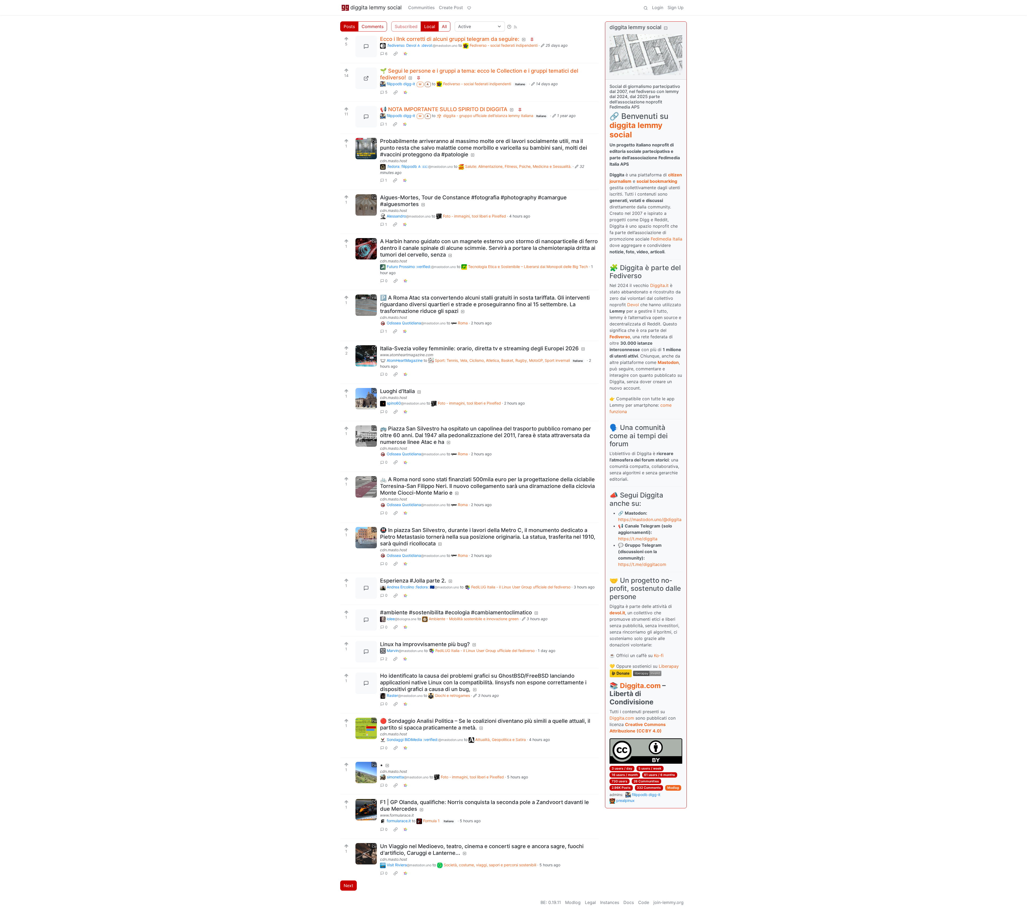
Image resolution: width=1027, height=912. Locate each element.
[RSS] (515, 26)
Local (429, 26)
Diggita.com (640, 685)
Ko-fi (659, 655)
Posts (349, 26)
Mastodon (668, 362)
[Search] (645, 7)
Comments (373, 26)
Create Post (451, 7)
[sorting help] (509, 26)
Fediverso (620, 336)
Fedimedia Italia (666, 239)
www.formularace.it (397, 815)
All (444, 26)
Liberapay (669, 666)
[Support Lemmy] (469, 7)
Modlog (673, 788)
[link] (395, 54)
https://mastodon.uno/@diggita (649, 519)
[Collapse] (665, 28)
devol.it (617, 612)
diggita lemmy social (376, 7)
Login (657, 7)
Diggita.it (659, 285)
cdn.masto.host (393, 160)
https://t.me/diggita (637, 538)
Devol (633, 304)
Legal (590, 902)
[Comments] (366, 46)
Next (348, 885)
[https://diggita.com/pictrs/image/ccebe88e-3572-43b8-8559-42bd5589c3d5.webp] (366, 78)
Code (643, 902)
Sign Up (676, 7)
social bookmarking (657, 181)
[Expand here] (366, 148)
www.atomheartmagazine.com (406, 354)
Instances (609, 902)
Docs (628, 902)
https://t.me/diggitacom (642, 564)
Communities (421, 7)
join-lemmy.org (668, 902)
